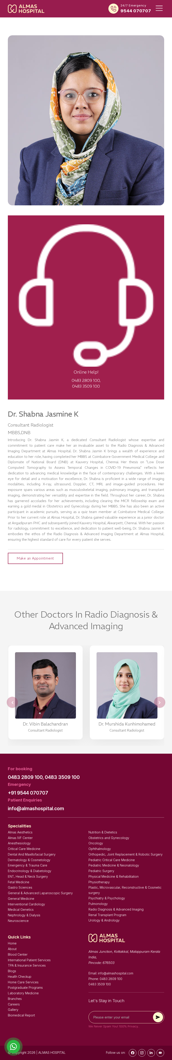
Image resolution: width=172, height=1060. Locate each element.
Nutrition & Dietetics (102, 832)
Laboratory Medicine (23, 993)
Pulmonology (98, 904)
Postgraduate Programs (25, 987)
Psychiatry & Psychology (106, 898)
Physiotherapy (99, 882)
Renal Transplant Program (107, 915)
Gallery (13, 1010)
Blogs (12, 971)
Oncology (95, 843)
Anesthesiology (19, 843)
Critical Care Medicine (24, 849)
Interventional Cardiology (26, 904)
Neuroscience (18, 921)
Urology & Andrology (104, 920)
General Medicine (21, 898)
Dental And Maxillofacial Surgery (32, 854)
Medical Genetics (21, 909)
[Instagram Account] (142, 1053)
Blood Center (18, 954)
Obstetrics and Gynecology (108, 838)
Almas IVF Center (20, 838)
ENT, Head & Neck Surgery (28, 876)
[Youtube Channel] (160, 1053)
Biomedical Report (21, 1015)
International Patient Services (29, 960)
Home (12, 943)
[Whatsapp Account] (151, 1053)
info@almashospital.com (36, 808)
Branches (15, 999)
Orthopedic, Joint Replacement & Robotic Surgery (125, 854)
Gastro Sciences (20, 887)
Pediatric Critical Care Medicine (111, 860)
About (12, 949)
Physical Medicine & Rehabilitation (113, 876)
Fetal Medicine (18, 882)
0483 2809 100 (111, 979)
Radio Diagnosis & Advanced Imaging (116, 909)
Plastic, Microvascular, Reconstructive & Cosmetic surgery (124, 889)
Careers (14, 1004)
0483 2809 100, (26, 777)
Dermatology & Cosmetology (29, 860)
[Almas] (26, 8)
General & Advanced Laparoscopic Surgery (40, 893)
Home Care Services (23, 982)
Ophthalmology (99, 849)
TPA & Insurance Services (27, 965)
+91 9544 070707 (28, 793)
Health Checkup (19, 976)
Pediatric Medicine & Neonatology (113, 865)
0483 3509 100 (62, 777)
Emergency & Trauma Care (27, 865)
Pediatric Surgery (101, 871)
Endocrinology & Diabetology (29, 871)
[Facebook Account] (132, 1053)
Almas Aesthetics (20, 832)
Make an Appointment (35, 558)
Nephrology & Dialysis (24, 915)
